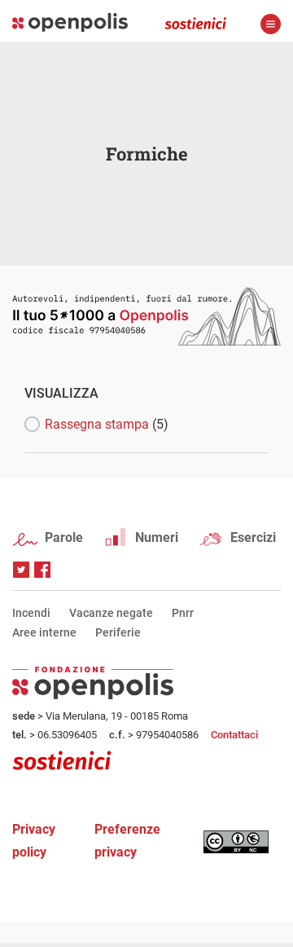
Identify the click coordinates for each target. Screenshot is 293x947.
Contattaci (234, 735)
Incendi (31, 612)
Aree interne (44, 632)
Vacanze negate (111, 612)
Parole (64, 537)
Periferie (118, 632)
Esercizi (253, 537)
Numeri (156, 537)
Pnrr (183, 612)
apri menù (270, 24)
